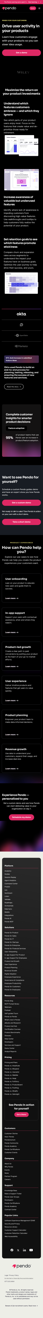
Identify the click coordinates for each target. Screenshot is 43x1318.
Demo (33, 8)
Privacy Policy (14, 1275)
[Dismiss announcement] (40, 2)
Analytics (8, 871)
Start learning (32, 2)
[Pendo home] (9, 8)
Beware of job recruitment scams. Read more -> (21, 1306)
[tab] (21, 313)
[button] (21, 52)
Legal (6, 1275)
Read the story (14, 387)
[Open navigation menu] (39, 8)
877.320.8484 (9, 1281)
